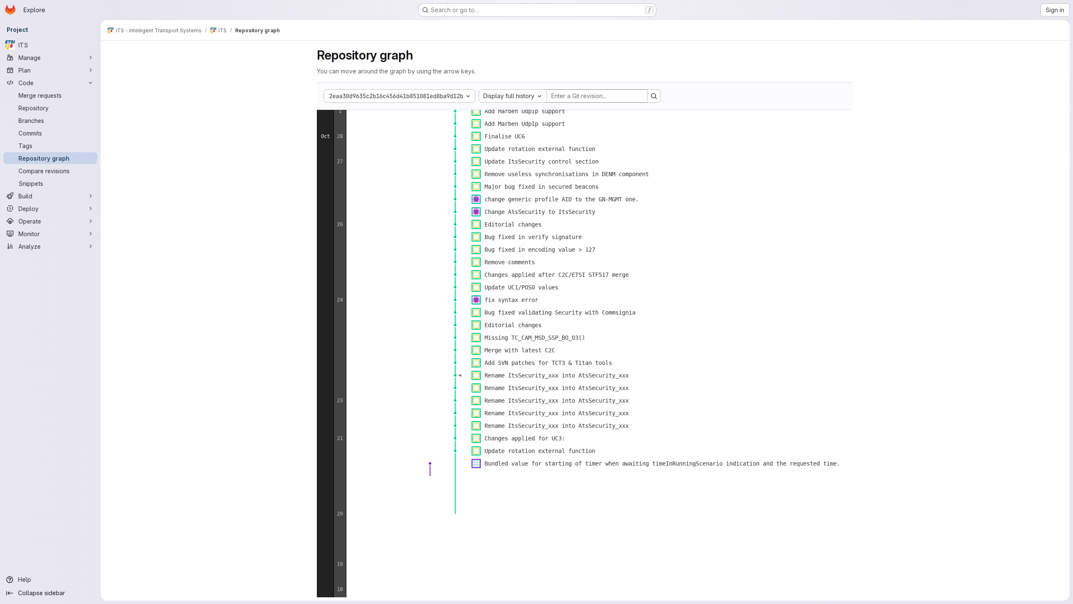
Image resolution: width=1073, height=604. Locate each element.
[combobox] (513, 96)
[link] (455, 111)
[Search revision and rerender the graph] (654, 96)
